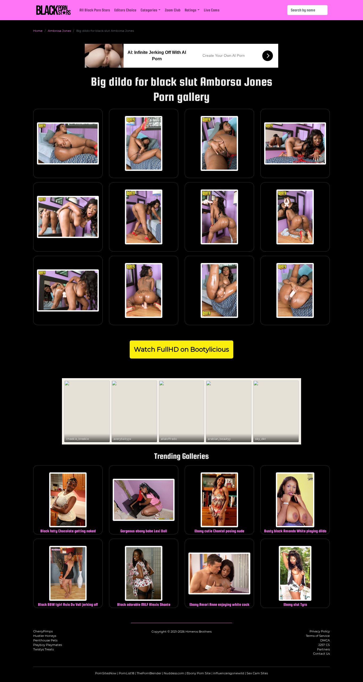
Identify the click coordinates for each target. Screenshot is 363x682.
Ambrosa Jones (59, 31)
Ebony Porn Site (199, 673)
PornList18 (126, 673)
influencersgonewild (228, 673)
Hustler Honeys (44, 636)
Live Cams (212, 10)
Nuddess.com (174, 673)
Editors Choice (125, 10)
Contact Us (321, 653)
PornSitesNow (105, 673)
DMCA (325, 640)
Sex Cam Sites (257, 673)
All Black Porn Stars (94, 10)
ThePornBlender (149, 673)
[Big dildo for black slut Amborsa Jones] (68, 143)
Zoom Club (172, 10)
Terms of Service (318, 636)
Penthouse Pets (45, 640)
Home (38, 31)
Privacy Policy (320, 631)
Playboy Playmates (47, 645)
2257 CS (324, 645)
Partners (323, 649)
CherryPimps (43, 631)
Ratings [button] (190, 10)
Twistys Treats (43, 649)
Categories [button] (149, 10)
